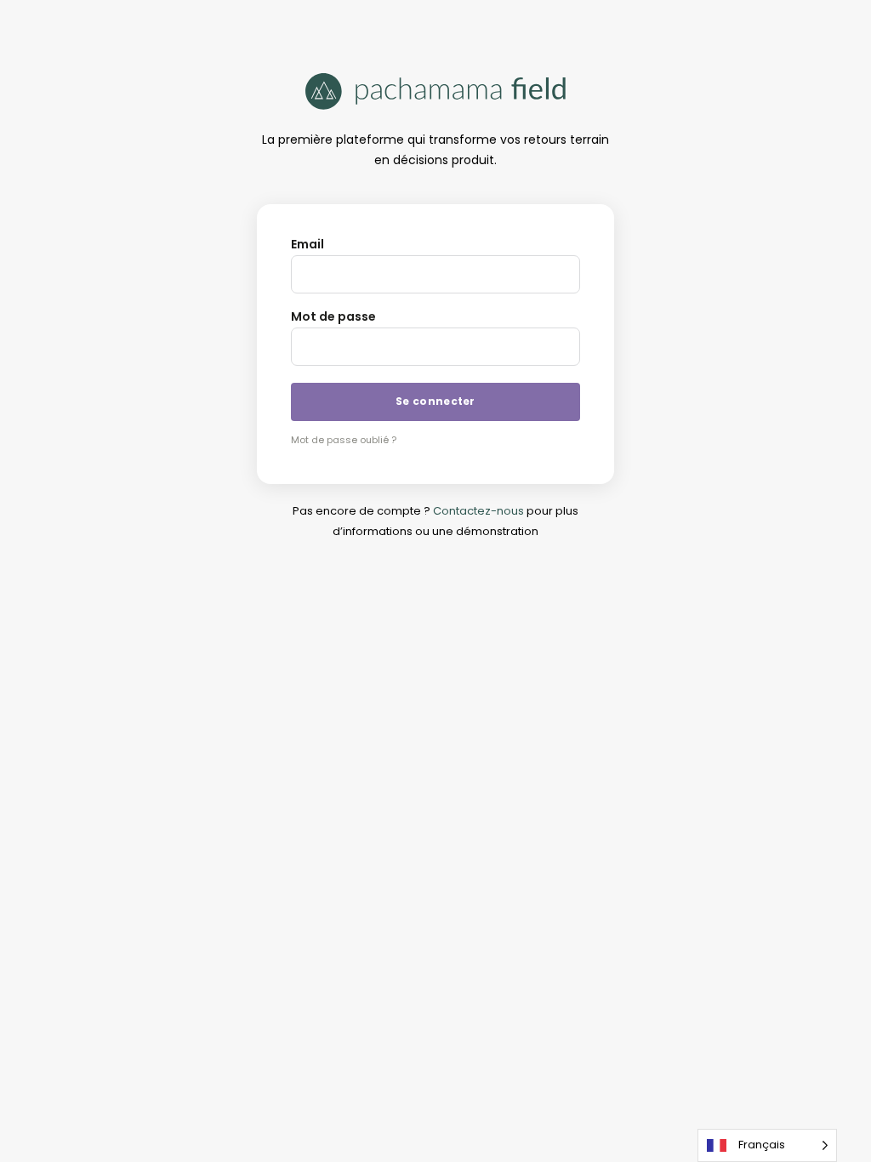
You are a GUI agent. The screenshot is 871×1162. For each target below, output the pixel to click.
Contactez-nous (478, 511)
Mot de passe (333, 316)
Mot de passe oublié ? (343, 440)
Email (307, 244)
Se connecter (435, 401)
